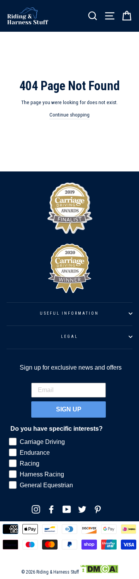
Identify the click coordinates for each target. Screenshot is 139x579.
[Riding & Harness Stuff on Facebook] (51, 509)
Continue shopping (69, 114)
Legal (69, 336)
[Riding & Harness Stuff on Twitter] (82, 509)
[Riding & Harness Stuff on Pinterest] (97, 509)
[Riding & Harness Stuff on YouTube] (67, 509)
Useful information (69, 313)
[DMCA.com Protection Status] (99, 572)
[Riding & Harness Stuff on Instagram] (36, 509)
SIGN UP (68, 409)
